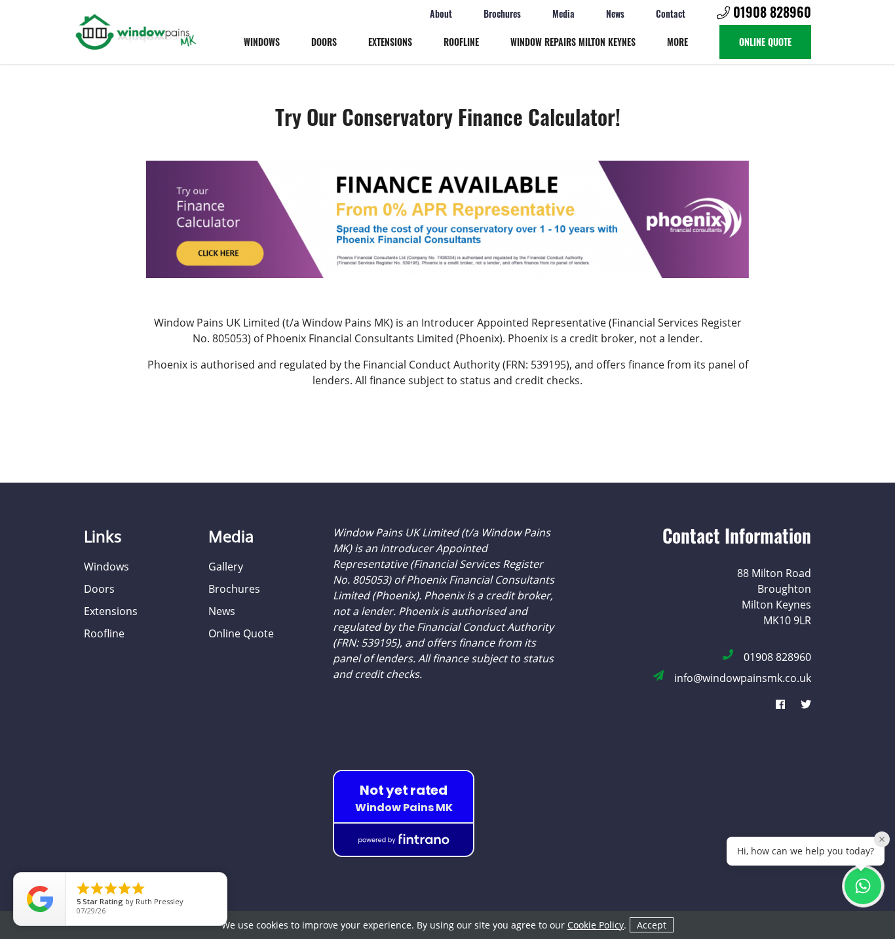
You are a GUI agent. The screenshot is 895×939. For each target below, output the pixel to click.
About (441, 12)
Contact (670, 12)
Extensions (390, 42)
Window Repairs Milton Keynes (573, 42)
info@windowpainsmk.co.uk (742, 678)
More (677, 42)
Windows (262, 42)
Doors (324, 42)
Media (563, 12)
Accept (651, 925)
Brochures (502, 12)
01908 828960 (770, 12)
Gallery (225, 566)
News (615, 12)
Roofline (461, 42)
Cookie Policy (595, 925)
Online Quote (765, 42)
